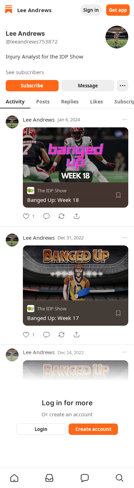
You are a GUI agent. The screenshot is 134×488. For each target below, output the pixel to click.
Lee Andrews (39, 119)
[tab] (15, 101)
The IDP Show (51, 190)
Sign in (91, 10)
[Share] (76, 216)
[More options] (124, 119)
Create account (93, 429)
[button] (14, 478)
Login (41, 429)
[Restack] (61, 216)
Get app (118, 10)
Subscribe (32, 85)
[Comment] (46, 216)
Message (88, 85)
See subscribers (25, 72)
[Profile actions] (122, 85)
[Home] (8, 10)
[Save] (118, 195)
